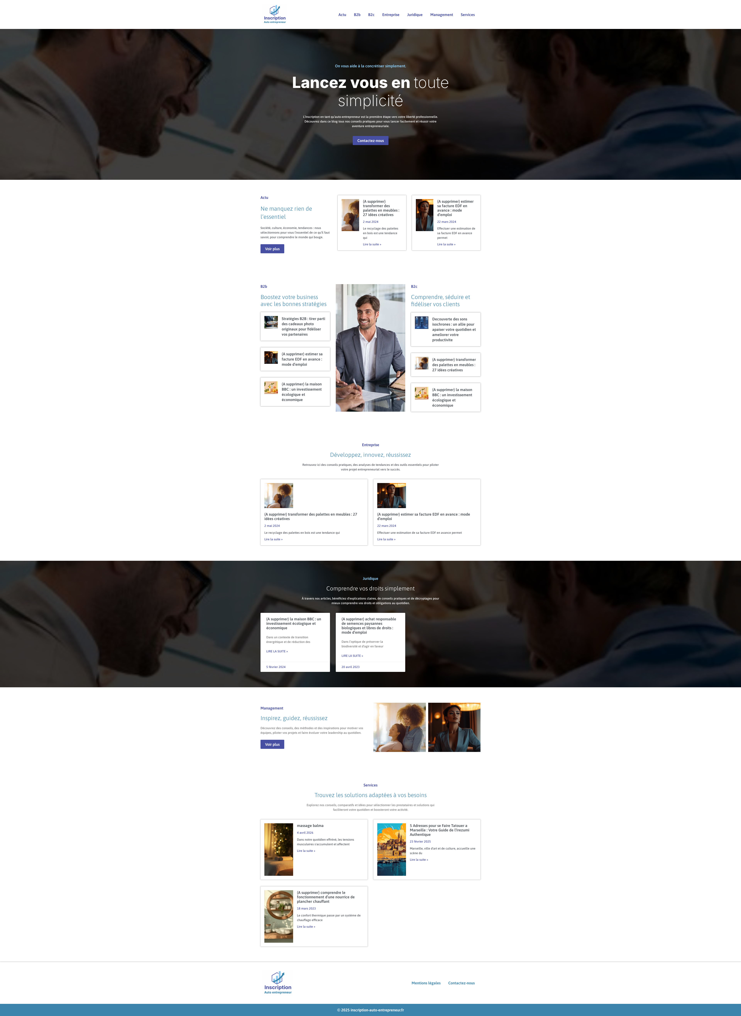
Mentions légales (426, 983)
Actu (342, 14)
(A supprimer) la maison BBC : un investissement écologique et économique (293, 623)
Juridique (415, 14)
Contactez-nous (461, 983)
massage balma (310, 825)
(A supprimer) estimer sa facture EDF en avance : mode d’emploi (455, 208)
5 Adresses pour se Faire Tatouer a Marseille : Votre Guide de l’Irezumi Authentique (439, 830)
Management (441, 14)
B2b (357, 14)
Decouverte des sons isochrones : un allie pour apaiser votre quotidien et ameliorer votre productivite (454, 329)
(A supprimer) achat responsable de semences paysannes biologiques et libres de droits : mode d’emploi (369, 625)
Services (468, 14)
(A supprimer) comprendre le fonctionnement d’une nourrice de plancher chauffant (326, 897)
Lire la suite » (372, 244)
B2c (371, 14)
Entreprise (390, 14)
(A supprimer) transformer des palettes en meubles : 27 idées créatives (381, 208)
